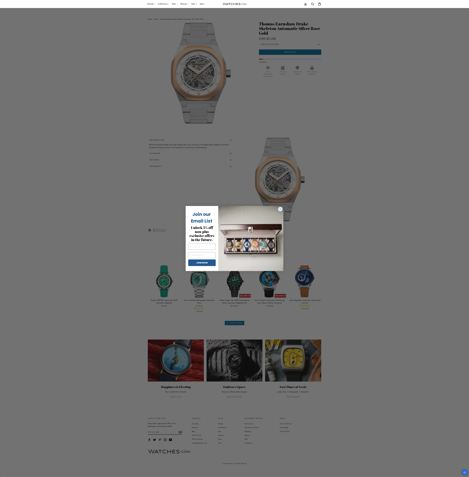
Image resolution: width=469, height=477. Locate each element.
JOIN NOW (202, 262)
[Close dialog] (280, 209)
